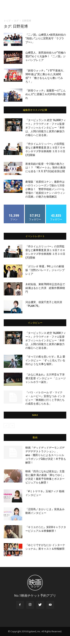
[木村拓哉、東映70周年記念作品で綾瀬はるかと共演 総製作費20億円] (13, 288)
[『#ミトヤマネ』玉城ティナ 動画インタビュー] (13, 495)
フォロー (35, 206)
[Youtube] (50, 605)
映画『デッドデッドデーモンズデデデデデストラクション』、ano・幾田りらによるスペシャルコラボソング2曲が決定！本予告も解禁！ (45, 455)
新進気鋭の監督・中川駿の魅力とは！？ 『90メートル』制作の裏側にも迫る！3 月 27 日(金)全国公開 (45, 167)
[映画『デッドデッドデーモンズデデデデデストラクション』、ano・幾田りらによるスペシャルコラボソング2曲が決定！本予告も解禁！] (13, 452)
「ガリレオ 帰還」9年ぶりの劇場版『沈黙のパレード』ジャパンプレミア (45, 270)
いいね (14, 206)
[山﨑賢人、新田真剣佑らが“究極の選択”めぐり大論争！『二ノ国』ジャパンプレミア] (13, 57)
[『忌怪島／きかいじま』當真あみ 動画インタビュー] (13, 513)
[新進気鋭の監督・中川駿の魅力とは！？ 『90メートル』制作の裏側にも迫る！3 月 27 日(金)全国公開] (13, 168)
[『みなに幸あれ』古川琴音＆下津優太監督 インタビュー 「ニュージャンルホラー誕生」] (13, 379)
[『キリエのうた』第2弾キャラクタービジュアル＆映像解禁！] (13, 531)
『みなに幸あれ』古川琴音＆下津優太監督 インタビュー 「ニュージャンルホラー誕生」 (45, 378)
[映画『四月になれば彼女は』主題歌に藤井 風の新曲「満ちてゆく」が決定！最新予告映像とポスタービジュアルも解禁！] (13, 476)
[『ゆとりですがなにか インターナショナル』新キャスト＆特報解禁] (13, 549)
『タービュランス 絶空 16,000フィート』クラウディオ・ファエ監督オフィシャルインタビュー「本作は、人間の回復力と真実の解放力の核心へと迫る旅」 (45, 128)
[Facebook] (20, 605)
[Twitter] (40, 605)
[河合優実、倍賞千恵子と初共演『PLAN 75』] (13, 306)
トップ (7, 20)
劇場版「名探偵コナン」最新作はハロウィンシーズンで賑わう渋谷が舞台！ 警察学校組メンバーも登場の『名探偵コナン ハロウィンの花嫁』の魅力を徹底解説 (45, 189)
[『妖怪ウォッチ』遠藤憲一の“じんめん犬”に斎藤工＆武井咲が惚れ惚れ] (13, 95)
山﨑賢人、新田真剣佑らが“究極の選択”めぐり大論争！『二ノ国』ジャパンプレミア (45, 56)
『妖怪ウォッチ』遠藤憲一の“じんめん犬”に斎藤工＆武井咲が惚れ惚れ (45, 94)
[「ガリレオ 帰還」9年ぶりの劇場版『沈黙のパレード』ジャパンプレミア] (13, 271)
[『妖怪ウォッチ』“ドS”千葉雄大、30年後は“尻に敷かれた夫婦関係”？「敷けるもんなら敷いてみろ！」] (13, 75)
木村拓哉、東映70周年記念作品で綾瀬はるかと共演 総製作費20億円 (45, 288)
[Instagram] (30, 605)
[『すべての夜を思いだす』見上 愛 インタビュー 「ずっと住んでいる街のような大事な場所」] (13, 361)
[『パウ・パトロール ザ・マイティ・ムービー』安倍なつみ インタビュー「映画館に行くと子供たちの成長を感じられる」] (13, 397)
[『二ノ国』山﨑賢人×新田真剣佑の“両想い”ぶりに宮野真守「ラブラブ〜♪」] (13, 39)
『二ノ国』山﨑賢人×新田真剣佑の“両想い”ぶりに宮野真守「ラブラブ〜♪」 (45, 38)
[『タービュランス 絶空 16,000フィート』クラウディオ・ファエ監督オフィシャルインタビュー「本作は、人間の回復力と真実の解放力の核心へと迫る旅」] (13, 124)
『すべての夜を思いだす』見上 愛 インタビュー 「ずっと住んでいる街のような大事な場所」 (45, 360)
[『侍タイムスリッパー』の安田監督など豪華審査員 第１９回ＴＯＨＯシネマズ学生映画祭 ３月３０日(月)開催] (13, 148)
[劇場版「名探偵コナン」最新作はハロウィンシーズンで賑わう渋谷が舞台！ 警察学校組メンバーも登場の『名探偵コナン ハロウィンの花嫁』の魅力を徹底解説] (13, 186)
